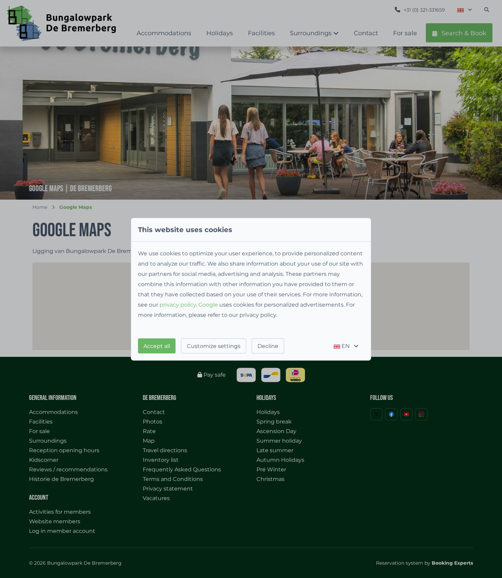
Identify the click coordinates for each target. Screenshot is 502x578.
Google (208, 304)
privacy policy (177, 304)
